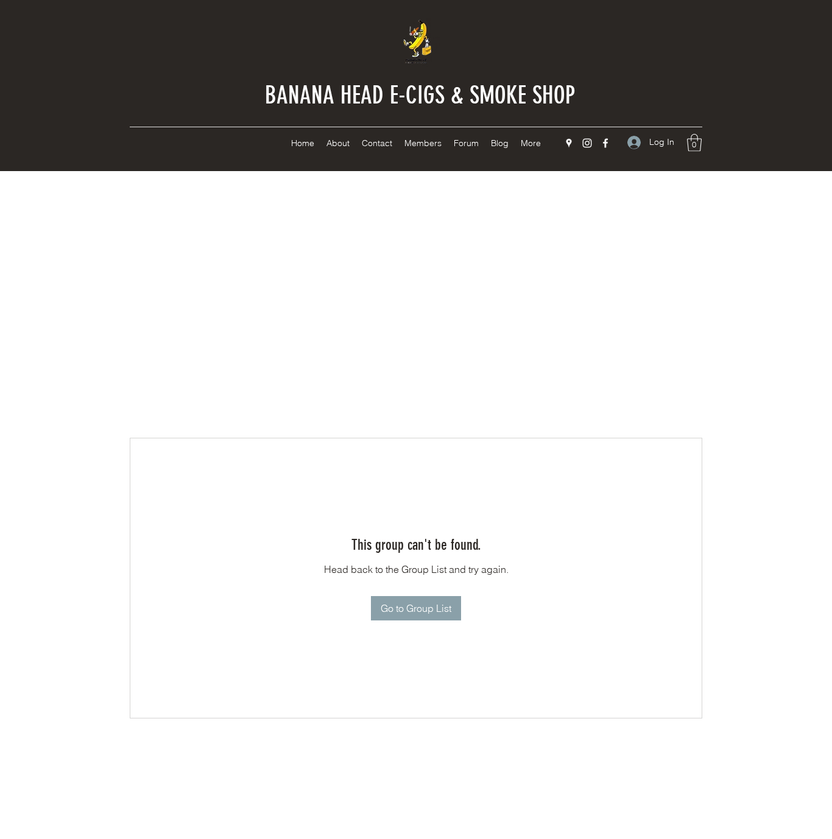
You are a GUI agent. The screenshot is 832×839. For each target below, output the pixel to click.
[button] (694, 143)
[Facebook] (605, 143)
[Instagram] (587, 143)
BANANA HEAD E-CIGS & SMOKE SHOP (420, 95)
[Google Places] (569, 143)
